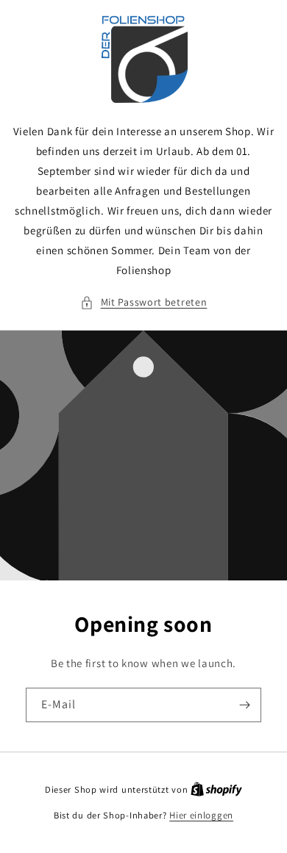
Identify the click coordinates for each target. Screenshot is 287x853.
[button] (144, 302)
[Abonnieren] (244, 705)
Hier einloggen (201, 815)
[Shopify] (216, 789)
